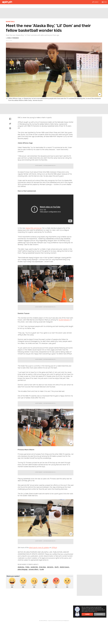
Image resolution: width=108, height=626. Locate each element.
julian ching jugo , (23, 569)
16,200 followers (64, 320)
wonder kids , (34, 567)
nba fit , (57, 567)
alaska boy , (21, 567)
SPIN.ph (54, 547)
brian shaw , (42, 567)
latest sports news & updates (39, 547)
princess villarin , (34, 569)
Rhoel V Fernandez (13, 38)
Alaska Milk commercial (33, 228)
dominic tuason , (65, 567)
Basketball (10, 21)
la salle (42, 569)
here (96, 611)
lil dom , (27, 567)
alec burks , (50, 567)
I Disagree (99, 614)
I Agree (87, 614)
